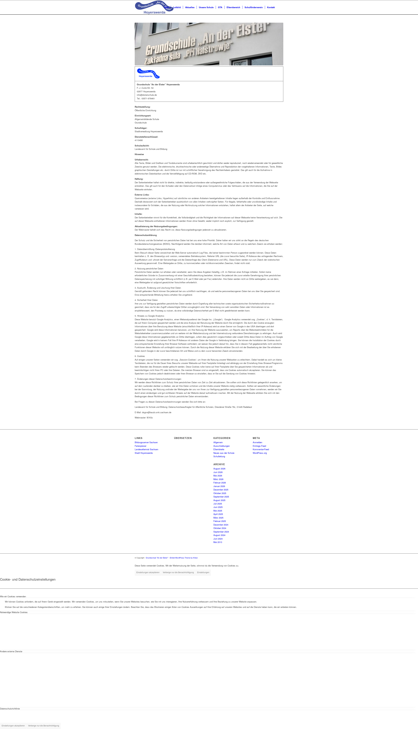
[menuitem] (166, 7)
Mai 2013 (217, 542)
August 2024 (219, 535)
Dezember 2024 (220, 524)
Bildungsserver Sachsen (146, 442)
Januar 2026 (219, 486)
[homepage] (154, 7)
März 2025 (218, 517)
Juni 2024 (218, 538)
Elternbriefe (218, 449)
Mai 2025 (217, 510)
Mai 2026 (217, 475)
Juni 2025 (218, 507)
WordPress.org (260, 452)
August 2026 (219, 468)
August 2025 (219, 500)
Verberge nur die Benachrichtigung (178, 572)
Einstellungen (203, 572)
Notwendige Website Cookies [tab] (14, 612)
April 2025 (218, 514)
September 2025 (221, 496)
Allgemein (218, 442)
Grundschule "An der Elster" (157, 557)
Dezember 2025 (220, 489)
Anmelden (257, 442)
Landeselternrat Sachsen (146, 449)
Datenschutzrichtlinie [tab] (10, 708)
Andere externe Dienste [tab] (11, 651)
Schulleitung (219, 456)
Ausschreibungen (221, 445)
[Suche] (280, 7)
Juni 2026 (218, 472)
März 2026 (218, 479)
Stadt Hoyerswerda (144, 452)
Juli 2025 (217, 503)
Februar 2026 (219, 482)
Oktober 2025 (219, 493)
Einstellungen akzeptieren (148, 572)
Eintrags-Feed (259, 445)
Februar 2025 (219, 521)
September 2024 (221, 531)
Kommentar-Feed (261, 449)
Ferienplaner (140, 445)
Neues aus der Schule (223, 452)
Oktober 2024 (219, 528)
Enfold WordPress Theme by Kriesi (184, 557)
